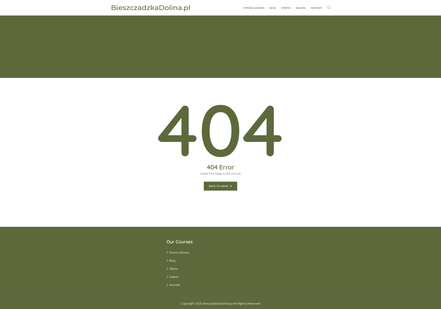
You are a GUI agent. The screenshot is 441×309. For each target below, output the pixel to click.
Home (119, 53)
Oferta (286, 7)
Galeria (301, 7)
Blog (273, 7)
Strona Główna (253, 7)
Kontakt (316, 7)
